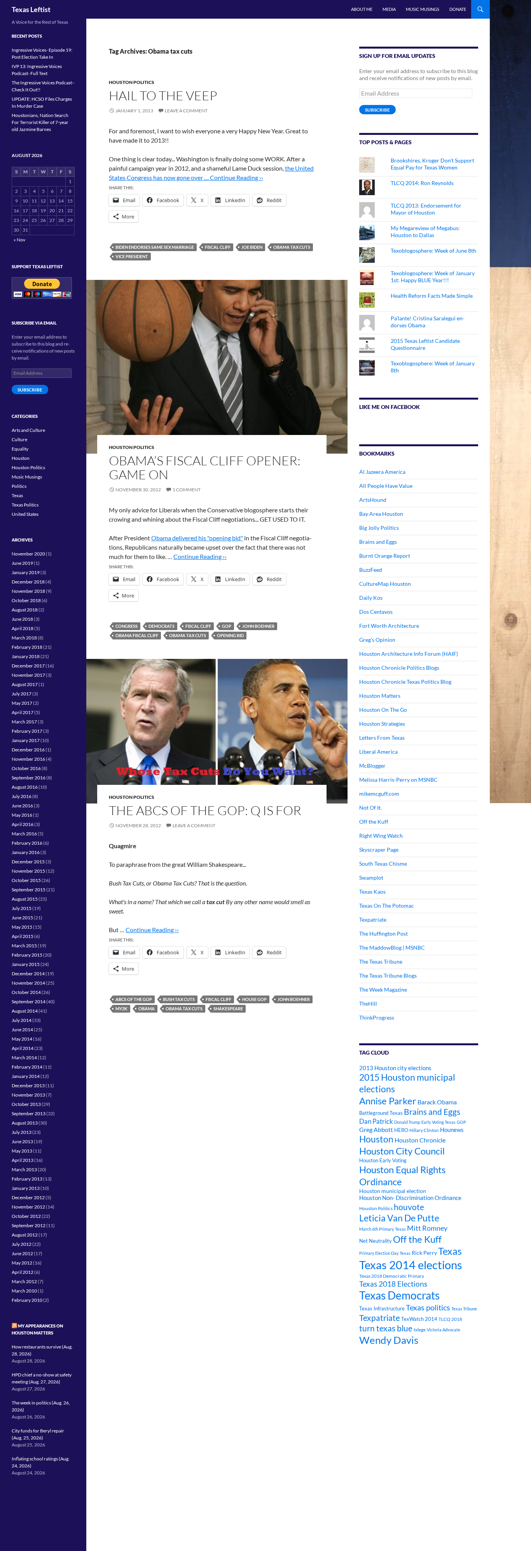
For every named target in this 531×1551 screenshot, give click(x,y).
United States (25, 514)
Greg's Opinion (377, 639)
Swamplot (371, 877)
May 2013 (22, 1151)
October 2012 (26, 1216)
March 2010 (24, 1291)
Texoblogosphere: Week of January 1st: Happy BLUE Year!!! (433, 276)
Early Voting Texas (438, 1122)
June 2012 (22, 1253)
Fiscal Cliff (218, 247)
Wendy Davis (388, 1340)
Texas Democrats (399, 1295)
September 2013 (28, 1113)
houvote (409, 1207)
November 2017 (28, 675)
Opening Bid (230, 635)
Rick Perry (424, 1252)
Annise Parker (387, 1100)
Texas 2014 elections (410, 1265)
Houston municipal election (392, 1191)
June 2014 (22, 1029)
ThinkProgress (376, 1017)
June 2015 (22, 917)
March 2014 (24, 1057)
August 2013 (25, 1123)
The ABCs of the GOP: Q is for (205, 810)
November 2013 (28, 1095)
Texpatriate (372, 919)
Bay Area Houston (381, 513)
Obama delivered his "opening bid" (197, 537)
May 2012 (22, 1263)
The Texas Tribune (380, 961)
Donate (457, 9)
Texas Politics (25, 505)
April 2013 (22, 1160)
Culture (19, 439)
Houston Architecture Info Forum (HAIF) (408, 653)
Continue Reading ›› (236, 177)
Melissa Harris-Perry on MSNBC (398, 779)
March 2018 (24, 638)
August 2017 (25, 684)
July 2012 (21, 1244)
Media (389, 9)
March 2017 (24, 722)
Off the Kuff (373, 821)
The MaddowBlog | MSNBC (392, 947)
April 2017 (22, 712)
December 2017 (28, 666)
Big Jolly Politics (379, 527)
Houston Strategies (382, 723)
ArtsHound (372, 499)
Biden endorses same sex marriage (154, 247)
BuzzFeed (370, 569)
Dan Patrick (376, 1121)
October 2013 (26, 1104)
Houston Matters (379, 695)
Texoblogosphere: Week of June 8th (433, 250)
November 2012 (28, 1207)
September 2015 (28, 890)
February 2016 (27, 843)
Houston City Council (402, 1151)
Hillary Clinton (424, 1130)
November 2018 (28, 591)
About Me (361, 9)
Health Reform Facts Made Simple (432, 295)
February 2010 (27, 1300)
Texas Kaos (372, 891)
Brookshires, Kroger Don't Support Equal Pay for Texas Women (432, 164)
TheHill (368, 1003)
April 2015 (22, 936)
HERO (401, 1130)
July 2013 (21, 1132)
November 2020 (28, 554)
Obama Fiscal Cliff (136, 635)
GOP (226, 626)
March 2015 (24, 945)
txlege (420, 1330)
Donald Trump (407, 1122)
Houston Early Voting (383, 1160)
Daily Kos (371, 597)
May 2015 (22, 927)
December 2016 (28, 750)
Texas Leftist (31, 9)
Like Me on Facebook (389, 406)
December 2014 (28, 973)
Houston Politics (131, 82)
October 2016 (26, 768)
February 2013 (27, 1179)
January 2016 (26, 852)
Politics (19, 486)
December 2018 (28, 582)
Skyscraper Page (378, 849)
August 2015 (25, 899)
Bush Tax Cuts (179, 999)
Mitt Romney (427, 1228)
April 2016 (22, 824)
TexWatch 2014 (419, 1319)
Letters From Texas (382, 737)
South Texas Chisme (383, 863)
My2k (121, 1008)
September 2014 (28, 1001)
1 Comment (187, 490)
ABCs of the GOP (133, 999)
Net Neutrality (375, 1241)
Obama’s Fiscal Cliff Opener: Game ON (204, 467)
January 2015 (26, 964)
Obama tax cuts (291, 247)
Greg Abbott (376, 1129)
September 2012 (28, 1225)
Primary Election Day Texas (384, 1253)
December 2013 (28, 1085)
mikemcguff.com (379, 793)
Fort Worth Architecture (389, 625)
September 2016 (28, 778)
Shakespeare (228, 1008)
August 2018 (25, 610)
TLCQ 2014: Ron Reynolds (422, 183)
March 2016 (24, 834)
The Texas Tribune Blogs (388, 975)
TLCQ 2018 (450, 1319)
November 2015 (28, 871)
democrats (161, 626)
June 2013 (22, 1141)
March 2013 (24, 1169)
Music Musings (422, 9)
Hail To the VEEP (163, 95)
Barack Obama (437, 1102)
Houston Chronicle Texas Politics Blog (405, 681)
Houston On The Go (383, 709)
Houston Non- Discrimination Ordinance (410, 1198)
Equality (20, 449)
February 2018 (27, 647)
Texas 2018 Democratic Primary (391, 1276)
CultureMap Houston (385, 583)
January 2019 (26, 572)
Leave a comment (186, 111)
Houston (376, 1139)
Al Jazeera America (382, 471)
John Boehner (258, 626)
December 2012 (28, 1197)
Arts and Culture (28, 430)
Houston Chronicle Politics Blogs (399, 667)
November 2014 (28, 983)
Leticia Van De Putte (399, 1217)
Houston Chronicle (420, 1140)
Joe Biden (251, 247)
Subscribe (377, 110)
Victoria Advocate (443, 1329)
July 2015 (21, 908)
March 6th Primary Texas (382, 1228)
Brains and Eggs (378, 541)
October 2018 (26, 600)
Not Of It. (370, 807)
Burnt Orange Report (384, 555)
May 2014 (22, 1039)
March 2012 (24, 1281)
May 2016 (22, 815)
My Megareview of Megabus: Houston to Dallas (425, 231)
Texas (450, 1251)
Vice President (131, 256)
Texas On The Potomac (386, 905)
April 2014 (22, 1048)
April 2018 (22, 628)
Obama (146, 1008)
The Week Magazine (383, 989)
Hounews (452, 1130)
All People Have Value (385, 485)
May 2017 (22, 703)
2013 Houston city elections (395, 1067)
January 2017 (26, 740)
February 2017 (27, 731)
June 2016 (22, 806)
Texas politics (428, 1307)
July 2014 (21, 1020)
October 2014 (26, 992)
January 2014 (26, 1076)
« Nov (19, 240)
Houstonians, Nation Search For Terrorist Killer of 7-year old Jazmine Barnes (40, 122)
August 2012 (25, 1235)
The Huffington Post (383, 933)
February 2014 (27, 1067)
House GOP (254, 999)
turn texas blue (385, 1328)
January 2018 (26, 656)
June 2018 (22, 619)
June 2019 (22, 563)
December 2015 (28, 862)
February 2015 (27, 955)
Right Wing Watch (381, 835)
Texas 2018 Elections (393, 1283)
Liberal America (378, 751)
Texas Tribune (464, 1308)
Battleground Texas (381, 1113)
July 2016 (21, 796)
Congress (126, 626)
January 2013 (26, 1188)
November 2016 (28, 759)
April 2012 (22, 1272)
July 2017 (21, 694)
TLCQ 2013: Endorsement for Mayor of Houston (426, 209)
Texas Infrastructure (382, 1308)
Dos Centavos (376, 611)
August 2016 (25, 787)
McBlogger (372, 765)
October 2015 (26, 880)
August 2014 (25, 1011)
